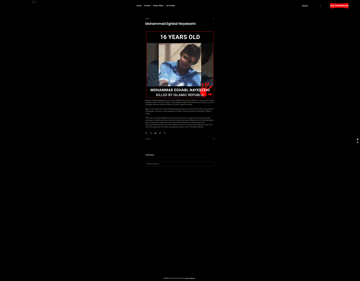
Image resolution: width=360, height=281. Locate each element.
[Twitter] (357, 139)
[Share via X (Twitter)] (151, 133)
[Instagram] (357, 142)
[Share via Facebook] (146, 133)
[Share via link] (160, 133)
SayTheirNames (339, 5)
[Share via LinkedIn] (155, 133)
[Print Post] (164, 133)
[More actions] (213, 18)
